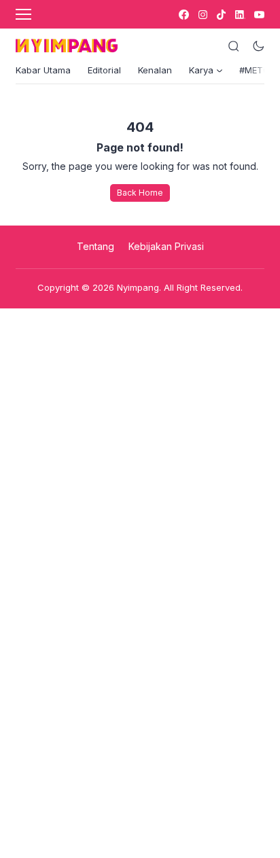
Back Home (140, 192)
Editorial (104, 70)
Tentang (95, 246)
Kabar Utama (43, 70)
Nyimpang (138, 287)
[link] (183, 15)
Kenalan (155, 70)
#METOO (258, 70)
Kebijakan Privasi (166, 246)
